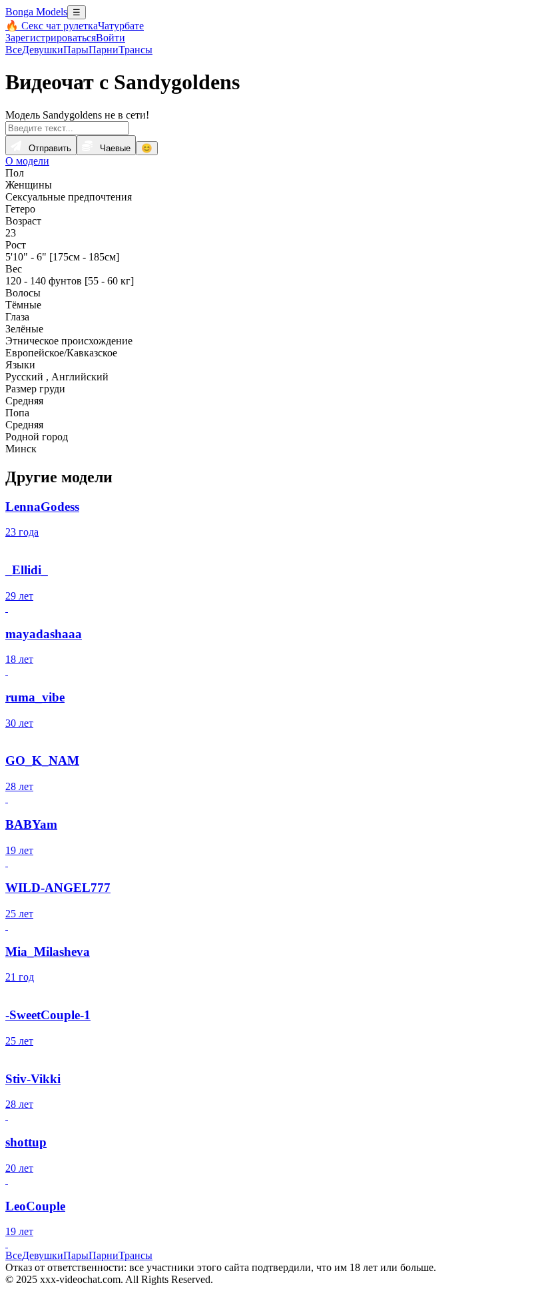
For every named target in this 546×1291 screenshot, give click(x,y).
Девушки (42, 49)
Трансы (135, 49)
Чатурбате (121, 25)
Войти (110, 37)
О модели (27, 161)
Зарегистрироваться (50, 37)
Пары (76, 49)
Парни (104, 49)
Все (13, 49)
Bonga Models (36, 11)
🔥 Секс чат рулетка (51, 25)
